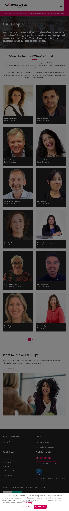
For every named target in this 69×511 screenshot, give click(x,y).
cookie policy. (28, 503)
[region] (34, 502)
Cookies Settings (26, 506)
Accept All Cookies (40, 506)
